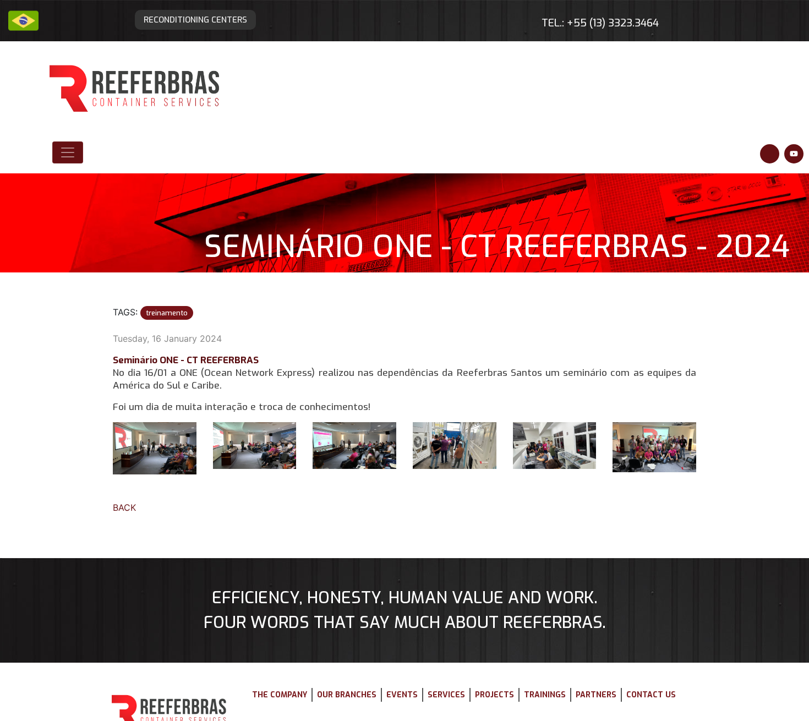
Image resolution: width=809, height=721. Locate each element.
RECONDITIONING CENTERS (218, 14)
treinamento (158, 225)
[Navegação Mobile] (67, 103)
